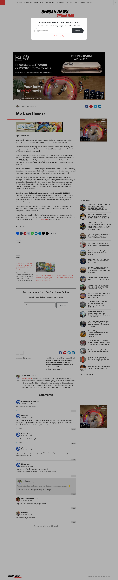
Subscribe (77, 31)
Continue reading (59, 36)
